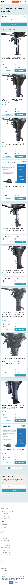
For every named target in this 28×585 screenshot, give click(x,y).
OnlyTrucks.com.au (5, 543)
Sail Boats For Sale (5, 518)
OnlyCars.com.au (4, 542)
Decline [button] (16, 582)
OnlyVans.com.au (4, 538)
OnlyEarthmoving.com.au (6, 545)
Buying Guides (4, 527)
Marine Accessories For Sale (7, 511)
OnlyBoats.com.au (5, 540)
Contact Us (3, 566)
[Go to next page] (21, 468)
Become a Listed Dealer (6, 526)
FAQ (2, 561)
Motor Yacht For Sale (6, 510)
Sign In (22, 2)
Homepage (3, 5)
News (2, 531)
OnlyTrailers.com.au (5, 547)
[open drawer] (25, 1)
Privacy (2, 565)
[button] (7, 19)
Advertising (3, 568)
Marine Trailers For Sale (6, 515)
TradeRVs (3, 550)
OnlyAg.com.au (4, 549)
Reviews (3, 533)
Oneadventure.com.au (6, 552)
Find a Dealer (4, 524)
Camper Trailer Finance (6, 554)
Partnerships (4, 570)
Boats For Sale (4, 508)
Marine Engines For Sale (6, 516)
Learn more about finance (7, 556)
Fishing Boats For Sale (6, 513)
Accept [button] (11, 582)
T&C (2, 563)
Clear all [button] (24, 16)
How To (3, 529)
